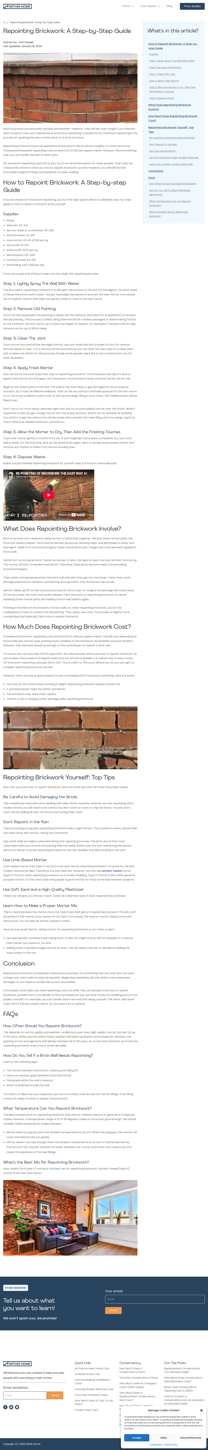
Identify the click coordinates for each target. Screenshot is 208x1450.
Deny (164, 1437)
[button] (201, 1410)
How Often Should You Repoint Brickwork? (172, 183)
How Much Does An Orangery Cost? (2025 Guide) (138, 1385)
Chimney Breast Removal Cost (94, 1389)
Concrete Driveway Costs (91, 1395)
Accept (136, 1437)
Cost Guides (148, 6)
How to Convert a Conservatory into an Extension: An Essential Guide (184, 1400)
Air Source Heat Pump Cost (92, 1368)
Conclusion (155, 171)
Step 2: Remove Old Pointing (165, 67)
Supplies (153, 54)
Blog (169, 6)
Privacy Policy (171, 1444)
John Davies (26, 42)
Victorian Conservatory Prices (138, 1378)
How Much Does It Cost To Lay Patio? (94, 1402)
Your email (114, 1291)
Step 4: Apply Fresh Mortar (164, 80)
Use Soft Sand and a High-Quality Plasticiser (174, 157)
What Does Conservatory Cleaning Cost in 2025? (180, 1389)
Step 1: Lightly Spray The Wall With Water (172, 60)
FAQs (151, 178)
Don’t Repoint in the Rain (163, 144)
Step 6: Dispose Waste (161, 98)
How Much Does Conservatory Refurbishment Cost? (183, 1379)
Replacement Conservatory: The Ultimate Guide (182, 1370)
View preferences (190, 1437)
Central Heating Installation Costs (92, 1381)
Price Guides (192, 6)
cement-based (111, 871)
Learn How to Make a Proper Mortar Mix (171, 164)
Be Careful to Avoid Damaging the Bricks (172, 137)
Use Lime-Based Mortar (162, 151)
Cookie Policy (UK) (86, 1410)
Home (126, 6)
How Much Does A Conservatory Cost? (132, 1370)
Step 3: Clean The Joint (162, 74)
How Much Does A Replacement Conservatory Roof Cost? (137, 1396)
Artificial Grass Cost (87, 1374)
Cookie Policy (156, 1444)
